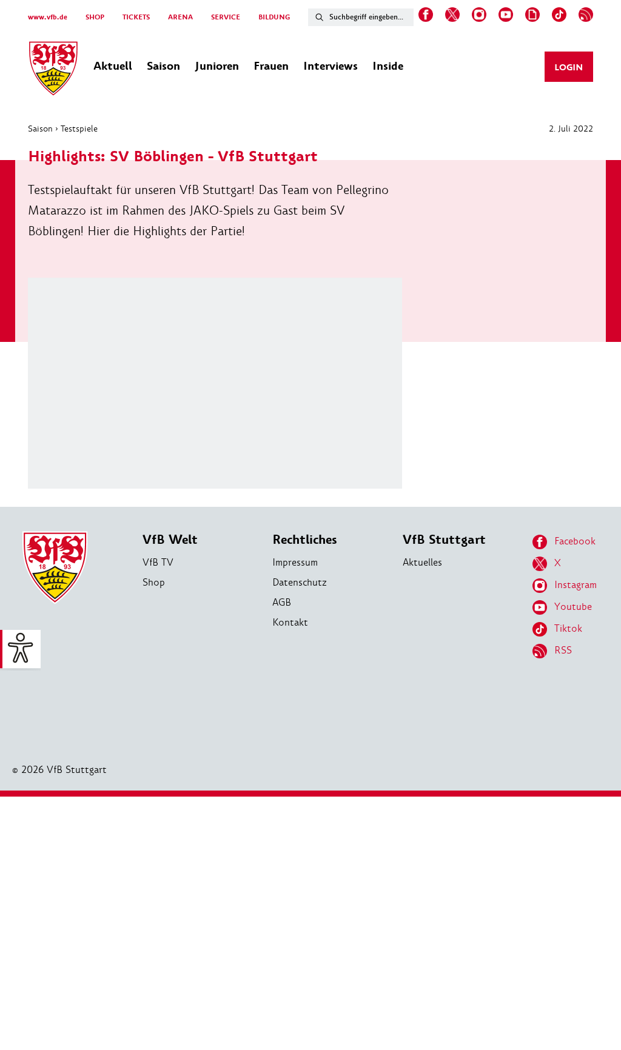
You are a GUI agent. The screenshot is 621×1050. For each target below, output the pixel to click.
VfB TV (158, 562)
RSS (563, 650)
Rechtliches (304, 540)
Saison (40, 128)
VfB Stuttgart (444, 540)
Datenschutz (299, 582)
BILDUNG (274, 17)
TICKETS (136, 17)
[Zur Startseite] (53, 70)
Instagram (575, 584)
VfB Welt (170, 540)
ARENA (180, 17)
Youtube (573, 606)
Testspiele (79, 128)
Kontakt (290, 622)
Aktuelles (422, 562)
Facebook (575, 541)
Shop (154, 582)
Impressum (295, 562)
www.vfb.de (47, 17)
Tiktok (568, 628)
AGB (281, 602)
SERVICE (225, 17)
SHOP (95, 17)
